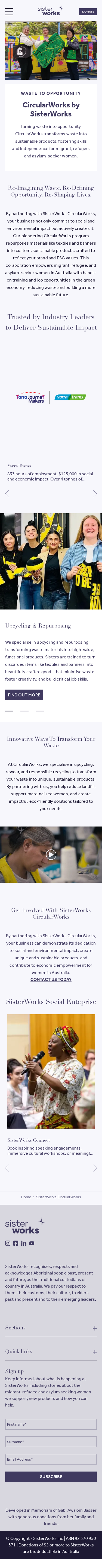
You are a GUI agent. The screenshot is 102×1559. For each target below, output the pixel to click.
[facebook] (15, 1243)
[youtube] (31, 1243)
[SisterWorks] (51, 10)
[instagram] (7, 1243)
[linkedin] (23, 1243)
